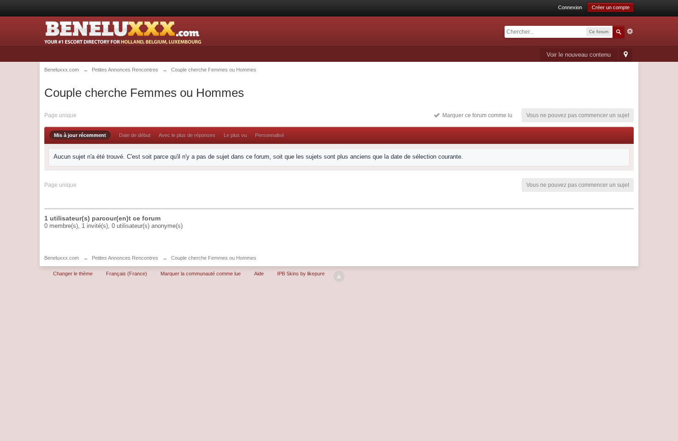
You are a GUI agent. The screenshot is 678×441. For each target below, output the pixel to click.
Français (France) (126, 273)
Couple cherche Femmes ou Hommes (213, 258)
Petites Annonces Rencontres (125, 258)
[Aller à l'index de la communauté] (122, 29)
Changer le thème (73, 273)
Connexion (570, 7)
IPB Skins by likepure (301, 273)
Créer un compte (611, 7)
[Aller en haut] (339, 276)
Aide (259, 273)
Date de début (134, 135)
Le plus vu (235, 135)
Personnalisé (269, 135)
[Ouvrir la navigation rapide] (625, 55)
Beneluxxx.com (61, 258)
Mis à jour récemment (80, 135)
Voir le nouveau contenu (579, 54)
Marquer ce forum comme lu (476, 115)
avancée (630, 31)
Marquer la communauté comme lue (201, 273)
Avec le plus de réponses (187, 135)
